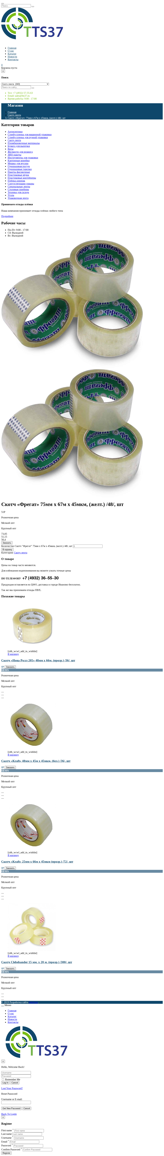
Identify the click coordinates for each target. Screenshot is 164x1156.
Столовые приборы (18, 189)
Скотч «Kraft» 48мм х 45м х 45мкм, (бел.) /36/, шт (35, 761)
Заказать (7, 543)
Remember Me (12, 1079)
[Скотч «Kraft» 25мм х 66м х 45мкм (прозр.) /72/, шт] (32, 849)
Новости (12, 56)
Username (6, 1137)
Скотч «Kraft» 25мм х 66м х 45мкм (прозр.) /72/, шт (37, 861)
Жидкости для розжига (20, 151)
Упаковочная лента (18, 198)
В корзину (7, 549)
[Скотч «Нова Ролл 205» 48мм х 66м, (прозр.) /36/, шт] (32, 648)
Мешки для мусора (18, 163)
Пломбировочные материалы (24, 143)
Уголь (11, 195)
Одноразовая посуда (19, 166)
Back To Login (9, 1114)
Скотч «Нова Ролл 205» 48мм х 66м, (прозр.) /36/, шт (38, 660)
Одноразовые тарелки (20, 169)
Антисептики (15, 131)
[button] (2, 65)
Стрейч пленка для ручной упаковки (28, 137)
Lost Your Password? (12, 1088)
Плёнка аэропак (16, 180)
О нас (11, 50)
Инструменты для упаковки (23, 157)
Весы (10, 149)
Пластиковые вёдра (18, 175)
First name (6, 1130)
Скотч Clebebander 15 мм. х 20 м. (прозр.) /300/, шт (36, 962)
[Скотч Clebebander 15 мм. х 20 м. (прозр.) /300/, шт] (32, 950)
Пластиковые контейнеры (22, 177)
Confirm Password (10, 1149)
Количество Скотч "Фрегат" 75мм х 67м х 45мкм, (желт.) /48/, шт (36, 546)
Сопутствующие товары (21, 183)
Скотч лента (14, 115)
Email (4, 1141)
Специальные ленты (19, 186)
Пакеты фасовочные (19, 172)
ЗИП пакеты (14, 154)
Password (6, 1145)
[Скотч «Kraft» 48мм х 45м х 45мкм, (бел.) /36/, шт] (32, 749)
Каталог (12, 53)
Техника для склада (18, 192)
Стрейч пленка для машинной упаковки (30, 134)
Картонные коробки (19, 160)
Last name (6, 1134)
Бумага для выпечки (19, 146)
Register (6, 1153)
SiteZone (33, 1002)
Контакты (13, 59)
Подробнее (7, 216)
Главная (12, 48)
